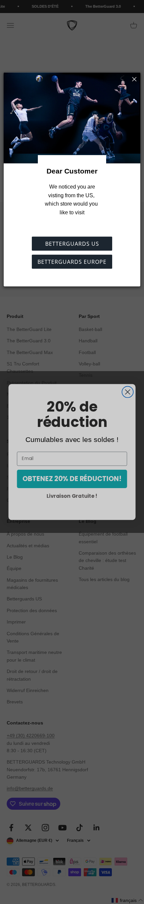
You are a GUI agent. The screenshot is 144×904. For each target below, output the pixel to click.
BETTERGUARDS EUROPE (72, 261)
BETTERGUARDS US (72, 243)
